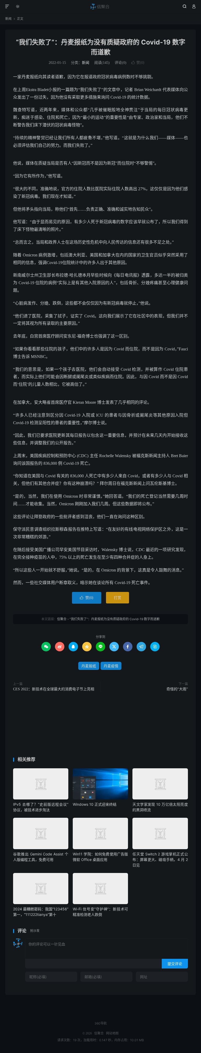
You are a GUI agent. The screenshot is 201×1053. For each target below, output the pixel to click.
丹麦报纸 (88, 666)
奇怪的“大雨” (177, 689)
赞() (137, 62)
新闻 (8, 19)
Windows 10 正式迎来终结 (94, 804)
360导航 (100, 1023)
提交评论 (175, 963)
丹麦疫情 (111, 666)
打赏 (117, 597)
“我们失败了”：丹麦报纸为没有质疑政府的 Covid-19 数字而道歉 (115, 619)
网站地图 (112, 1033)
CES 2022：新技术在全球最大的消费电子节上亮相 (53, 689)
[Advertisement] (100, 725)
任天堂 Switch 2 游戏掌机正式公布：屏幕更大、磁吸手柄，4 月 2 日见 (160, 859)
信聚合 (100, 6)
